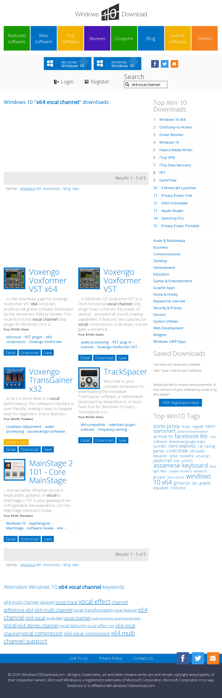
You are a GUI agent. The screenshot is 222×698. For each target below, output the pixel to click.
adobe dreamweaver (192, 431)
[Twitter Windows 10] (198, 658)
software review (40, 528)
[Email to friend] (174, 64)
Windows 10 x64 (172, 119)
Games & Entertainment (172, 281)
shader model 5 (180, 471)
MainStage (15, 528)
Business (160, 247)
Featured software (17, 38)
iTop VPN (167, 157)
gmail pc (182, 483)
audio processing (95, 342)
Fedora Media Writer (176, 150)
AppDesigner (40, 523)
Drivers (205, 38)
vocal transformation (93, 610)
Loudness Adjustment (23, 426)
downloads (51, 188)
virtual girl (203, 456)
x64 (60, 528)
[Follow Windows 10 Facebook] (155, 64)
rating (66, 188)
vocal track (66, 602)
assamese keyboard (180, 465)
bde (177, 460)
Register (100, 81)
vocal (10, 625)
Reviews (97, 38)
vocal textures (72, 626)
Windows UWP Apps (169, 341)
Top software (70, 38)
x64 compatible (93, 424)
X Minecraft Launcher (178, 188)
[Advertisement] (36, 142)
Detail (11, 352)
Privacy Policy (110, 658)
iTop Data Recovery (175, 165)
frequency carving (112, 429)
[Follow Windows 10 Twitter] (165, 64)
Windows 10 (16, 523)
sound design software (46, 431)
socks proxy (166, 425)
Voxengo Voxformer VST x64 (48, 280)
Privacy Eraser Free (176, 195)
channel (87, 347)
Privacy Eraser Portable (180, 225)
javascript (162, 460)
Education (161, 274)
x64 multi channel (53, 609)
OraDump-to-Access (175, 127)
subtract (87, 429)
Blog (150, 38)
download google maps (187, 441)
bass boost (176, 477)
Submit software (177, 38)
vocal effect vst (100, 625)
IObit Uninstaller (174, 203)
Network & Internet (169, 301)
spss (173, 455)
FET (162, 172)
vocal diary (54, 618)
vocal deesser (125, 610)
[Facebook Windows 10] (182, 658)
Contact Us (143, 658)
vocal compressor (42, 633)
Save (48, 352)
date (75, 188)
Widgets (159, 334)
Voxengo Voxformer (45, 341)
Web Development (168, 328)
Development (164, 267)
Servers (159, 314)
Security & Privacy (167, 307)
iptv (195, 483)
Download (30, 352)
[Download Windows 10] (111, 12)
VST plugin (33, 337)
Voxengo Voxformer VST (122, 280)
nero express (182, 445)
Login (67, 81)
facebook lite (191, 436)
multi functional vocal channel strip (115, 618)
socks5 (187, 460)
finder (186, 426)
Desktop (160, 260)
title (38, 188)
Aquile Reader (172, 210)
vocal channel (77, 618)
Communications (167, 254)
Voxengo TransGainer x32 (51, 380)
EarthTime (167, 180)
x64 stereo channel (38, 625)
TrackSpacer (125, 371)
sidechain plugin (122, 424)
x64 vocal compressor (87, 633)
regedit (198, 426)
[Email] (213, 658)
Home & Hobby (165, 294)
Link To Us (78, 658)
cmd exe (178, 487)
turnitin (159, 446)
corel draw (177, 450)
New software (43, 38)
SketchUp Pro (172, 218)
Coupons (124, 38)
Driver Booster (171, 134)
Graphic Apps (164, 287)
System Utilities (165, 321)
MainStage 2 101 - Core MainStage (51, 472)
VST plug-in (121, 342)
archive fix (163, 436)
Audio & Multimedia (169, 240)
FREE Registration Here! (180, 402)
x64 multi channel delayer (29, 602)
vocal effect (94, 601)
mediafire (187, 456)
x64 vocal (13, 337)
